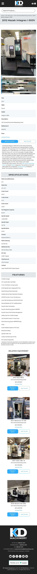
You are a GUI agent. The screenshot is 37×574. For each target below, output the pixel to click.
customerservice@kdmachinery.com (24, 549)
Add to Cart (27, 141)
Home (2, 15)
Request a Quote (9, 141)
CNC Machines (9, 15)
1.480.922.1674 (23, 545)
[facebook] (26, 556)
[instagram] (20, 556)
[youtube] (10, 556)
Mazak (13, 165)
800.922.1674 (21, 543)
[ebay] (23, 556)
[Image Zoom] (1, 76)
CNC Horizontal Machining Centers (23, 15)
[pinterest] (17, 556)
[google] (13, 556)
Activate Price (18, 384)
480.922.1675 (19, 547)
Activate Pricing (5, 137)
